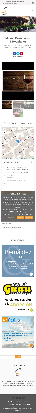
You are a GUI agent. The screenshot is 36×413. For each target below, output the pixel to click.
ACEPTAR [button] (20, 217)
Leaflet (7, 158)
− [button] (4, 132)
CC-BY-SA (31, 158)
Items (20, 45)
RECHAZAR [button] (29, 217)
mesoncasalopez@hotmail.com (15, 180)
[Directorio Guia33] (4, 11)
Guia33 (10, 401)
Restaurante (7, 47)
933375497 (10, 175)
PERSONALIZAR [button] (10, 217)
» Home (14, 45)
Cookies (25, 401)
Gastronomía (27, 45)
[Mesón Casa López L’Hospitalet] (7, 104)
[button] (18, 124)
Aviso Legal (26, 404)
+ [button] (4, 130)
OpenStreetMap (19, 158)
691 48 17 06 (10, 177)
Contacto (17, 401)
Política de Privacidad (15, 404)
